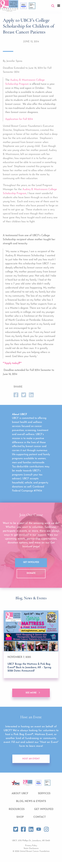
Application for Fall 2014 (19, 119)
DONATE (31, 573)
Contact (39, 817)
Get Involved (31, 562)
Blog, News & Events (31, 801)
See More (31, 693)
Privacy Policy (31, 846)
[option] (31, 644)
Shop (20, 817)
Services (44, 793)
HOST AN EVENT (31, 759)
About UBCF (20, 793)
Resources (17, 809)
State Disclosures (31, 848)
